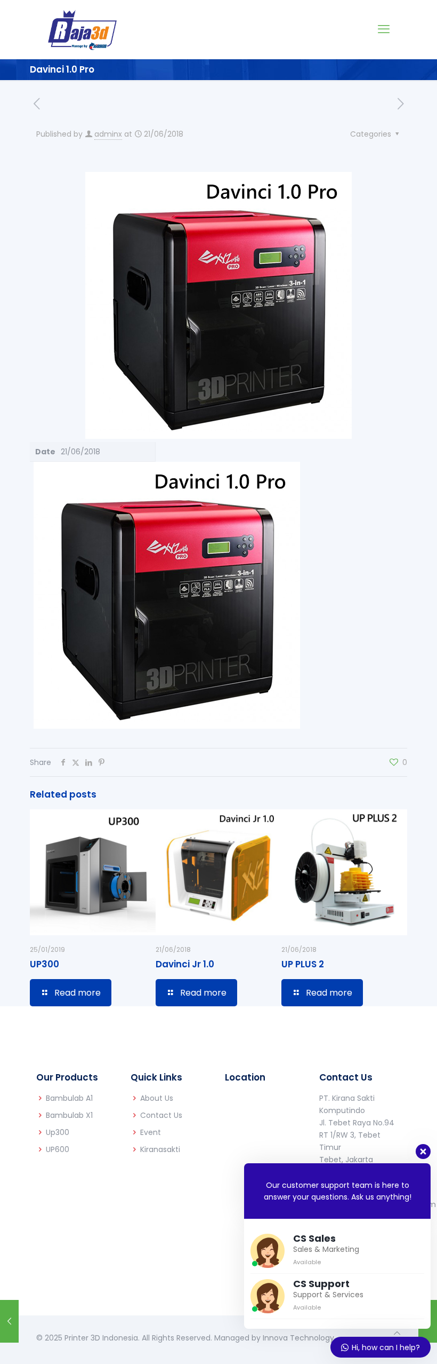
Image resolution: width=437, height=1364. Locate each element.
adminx (108, 134)
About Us (156, 1098)
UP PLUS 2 (302, 964)
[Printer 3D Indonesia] (82, 29)
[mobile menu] (384, 29)
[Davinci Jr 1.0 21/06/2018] (9, 1321)
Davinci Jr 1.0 (185, 964)
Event (150, 1132)
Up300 (57, 1132)
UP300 (44, 964)
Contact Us (161, 1115)
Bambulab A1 (69, 1098)
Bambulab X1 (69, 1115)
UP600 (57, 1149)
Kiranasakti (160, 1149)
